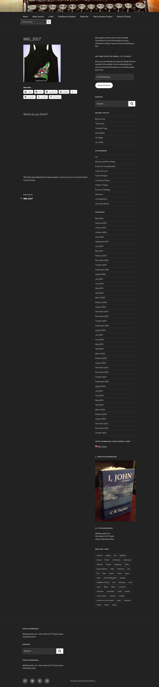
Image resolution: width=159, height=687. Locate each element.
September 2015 (102, 326)
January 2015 (100, 363)
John (98, 578)
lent (113, 582)
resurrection (101, 596)
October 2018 (100, 232)
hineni (111, 573)
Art (96, 157)
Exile (127, 564)
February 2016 (101, 302)
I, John (50, 16)
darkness (127, 560)
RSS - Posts (102, 446)
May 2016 (99, 288)
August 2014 (100, 386)
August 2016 (100, 274)
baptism (123, 555)
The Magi (99, 138)
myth (120, 591)
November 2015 (101, 316)
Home (25, 16)
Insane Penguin (101, 175)
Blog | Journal (38, 16)
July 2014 (99, 391)
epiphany (118, 564)
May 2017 (99, 251)
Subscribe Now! (104, 85)
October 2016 (100, 265)
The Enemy (99, 123)
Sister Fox (84, 16)
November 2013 (101, 428)
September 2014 (102, 381)
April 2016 (99, 293)
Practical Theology (102, 190)
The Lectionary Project (102, 16)
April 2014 (99, 405)
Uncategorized (101, 199)
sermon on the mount (105, 600)
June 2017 (99, 246)
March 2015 (100, 353)
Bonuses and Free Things (105, 162)
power (127, 591)
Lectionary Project (102, 180)
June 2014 (99, 395)
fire (128, 569)
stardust (127, 600)
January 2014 (100, 419)
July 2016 (99, 279)
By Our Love (100, 119)
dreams (100, 564)
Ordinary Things (101, 185)
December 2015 (101, 311)
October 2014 (100, 377)
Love (130, 582)
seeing (121, 596)
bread (99, 560)
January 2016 (100, 307)
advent (99, 555)
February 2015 (101, 358)
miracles (100, 591)
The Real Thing (101, 128)
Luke (99, 587)
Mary (113, 587)
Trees (99, 605)
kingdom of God (103, 582)
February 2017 (101, 256)
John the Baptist (110, 578)
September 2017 (102, 241)
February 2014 (101, 414)
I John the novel (101, 171)
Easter (108, 564)
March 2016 (100, 297)
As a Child (99, 142)
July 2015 (99, 335)
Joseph (122, 578)
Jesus (127, 573)
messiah (122, 587)
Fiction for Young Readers (105, 166)
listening (122, 582)
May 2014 (99, 400)
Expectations (102, 569)
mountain (110, 591)
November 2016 (101, 260)
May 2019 (99, 218)
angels (108, 555)
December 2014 (101, 367)
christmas (116, 560)
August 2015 (100, 330)
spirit (119, 600)
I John (119, 573)
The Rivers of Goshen (67, 16)
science (113, 596)
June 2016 (99, 284)
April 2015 (99, 349)
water (114, 605)
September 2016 (102, 270)
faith (112, 569)
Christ (106, 560)
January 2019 (100, 228)
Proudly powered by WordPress (82, 681)
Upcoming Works (102, 204)
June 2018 (99, 237)
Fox (98, 573)
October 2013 (100, 433)
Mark (106, 587)
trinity (106, 605)
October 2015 (100, 321)
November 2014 (101, 372)
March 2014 (100, 409)
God (104, 573)
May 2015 (99, 344)
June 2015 (99, 340)
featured (120, 569)
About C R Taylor (124, 16)
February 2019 (101, 223)
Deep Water (100, 133)
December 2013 (101, 423)
